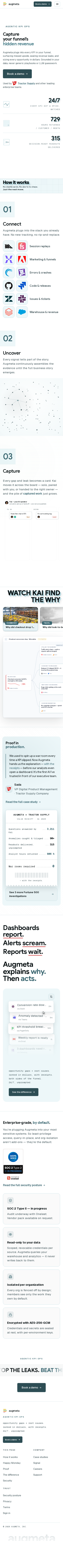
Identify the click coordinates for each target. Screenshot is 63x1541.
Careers (37, 1468)
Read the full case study (22, 802)
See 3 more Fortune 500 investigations (24, 894)
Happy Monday (12, 1462)
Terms (6, 1507)
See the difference (22, 1092)
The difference (11, 1474)
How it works (10, 1457)
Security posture (12, 1495)
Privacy (7, 1501)
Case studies (40, 1457)
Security (7, 1480)
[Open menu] (57, 4)
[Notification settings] (51, 997)
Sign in (6, 1513)
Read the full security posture (22, 1185)
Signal (36, 1462)
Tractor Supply (26, 83)
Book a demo (41, 4)
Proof (6, 1468)
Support (37, 1474)
